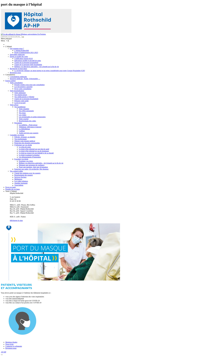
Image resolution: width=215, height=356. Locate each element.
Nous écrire (9, 344)
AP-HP (3, 352)
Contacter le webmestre (13, 346)
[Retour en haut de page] (2, 354)
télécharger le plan (16, 220)
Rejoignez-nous (10, 348)
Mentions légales (11, 342)
